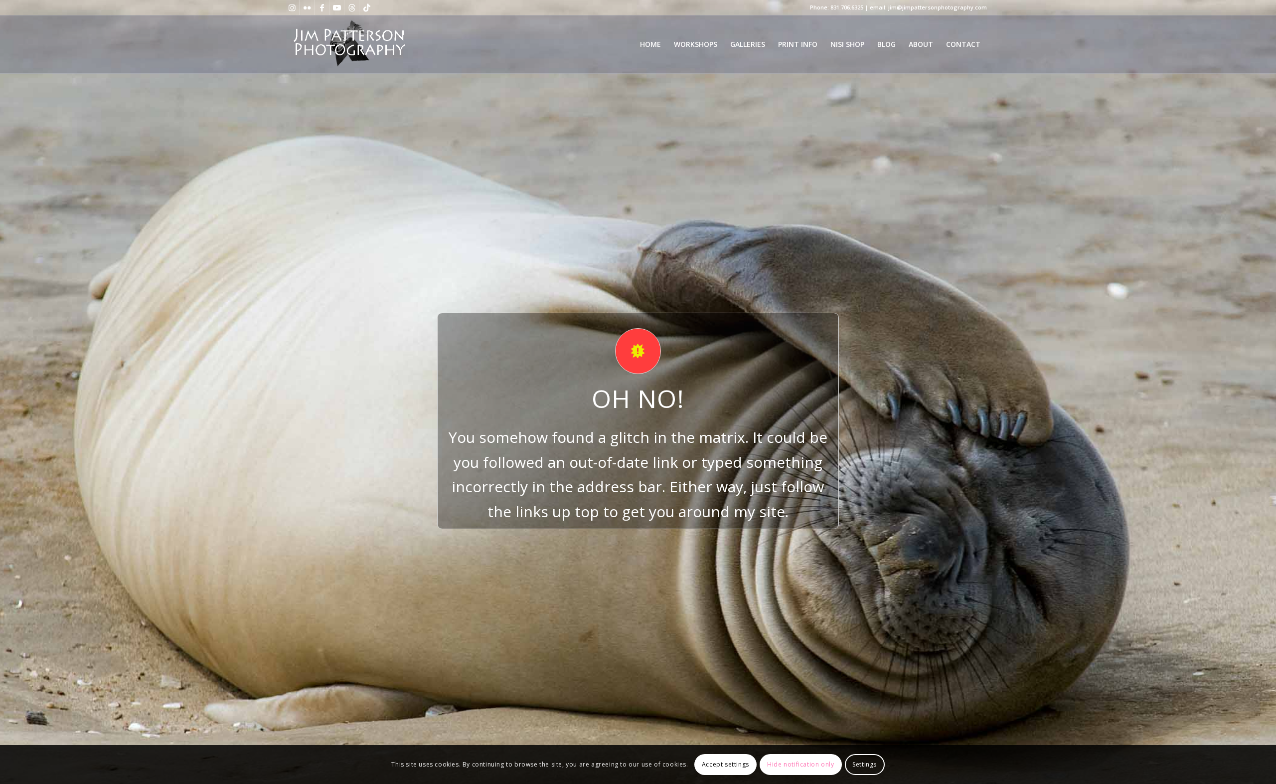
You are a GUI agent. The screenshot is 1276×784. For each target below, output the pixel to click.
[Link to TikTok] (366, 7)
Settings (864, 764)
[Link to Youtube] (336, 7)
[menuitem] (650, 44)
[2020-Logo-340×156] (349, 44)
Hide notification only (800, 764)
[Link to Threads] (351, 7)
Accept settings (725, 764)
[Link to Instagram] (292, 7)
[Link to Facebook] (322, 7)
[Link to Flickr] (307, 7)
